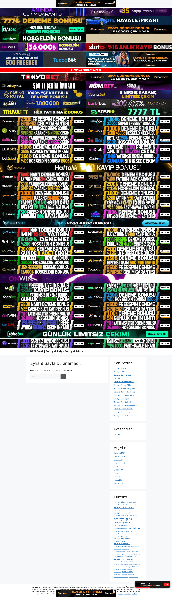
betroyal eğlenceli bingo (131, 515)
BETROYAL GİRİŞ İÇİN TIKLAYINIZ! (86, 70)
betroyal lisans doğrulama (132, 533)
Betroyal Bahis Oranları (123, 375)
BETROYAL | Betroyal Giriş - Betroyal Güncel (57, 351)
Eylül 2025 (118, 460)
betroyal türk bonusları (132, 561)
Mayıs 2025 (118, 466)
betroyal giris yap (122, 522)
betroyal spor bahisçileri (120, 551)
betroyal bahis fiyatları (119, 504)
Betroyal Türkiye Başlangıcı (124, 392)
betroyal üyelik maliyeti (120, 569)
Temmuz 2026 (119, 453)
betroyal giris (123, 519)
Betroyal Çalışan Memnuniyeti (126, 405)
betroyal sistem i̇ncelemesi (120, 546)
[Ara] (63, 376)
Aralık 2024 (118, 477)
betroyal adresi (120, 502)
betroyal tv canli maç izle (123, 559)
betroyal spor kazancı (132, 551)
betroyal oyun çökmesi (119, 541)
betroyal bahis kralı (131, 504)
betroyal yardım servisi (134, 564)
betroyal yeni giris (132, 567)
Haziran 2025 (119, 463)
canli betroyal (130, 569)
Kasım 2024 (118, 480)
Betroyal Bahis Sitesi (124, 507)
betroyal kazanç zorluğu (132, 531)
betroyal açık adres (131, 502)
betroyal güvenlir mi (121, 525)
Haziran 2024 (119, 483)
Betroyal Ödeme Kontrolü (124, 382)
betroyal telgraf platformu (130, 556)
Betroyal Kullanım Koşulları (124, 389)
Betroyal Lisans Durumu (123, 409)
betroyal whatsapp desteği (121, 564)
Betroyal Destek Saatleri (123, 416)
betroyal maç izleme (122, 539)
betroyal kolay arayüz (119, 533)
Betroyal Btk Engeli (121, 399)
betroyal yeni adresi (119, 567)
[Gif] (86, 167)
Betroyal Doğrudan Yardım (124, 395)
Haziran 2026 (119, 456)
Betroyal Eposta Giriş (122, 385)
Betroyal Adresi (120, 368)
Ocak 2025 (118, 473)
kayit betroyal (117, 572)
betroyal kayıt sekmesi (119, 531)
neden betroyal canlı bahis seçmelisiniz (124, 574)
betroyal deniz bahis (119, 515)
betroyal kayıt (134, 528)
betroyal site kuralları (133, 546)
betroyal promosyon (122, 544)
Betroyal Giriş (119, 372)
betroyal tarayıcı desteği (134, 554)
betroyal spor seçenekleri (120, 554)
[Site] (43, 121)
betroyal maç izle (120, 536)
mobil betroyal (127, 572)
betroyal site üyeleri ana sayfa (121, 549)
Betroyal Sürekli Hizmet (123, 412)
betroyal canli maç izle (122, 513)
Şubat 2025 (118, 470)
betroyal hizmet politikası (120, 528)
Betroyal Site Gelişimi (122, 402)
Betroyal (117, 378)
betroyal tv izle (119, 562)
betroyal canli (119, 510)
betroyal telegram (118, 556)
